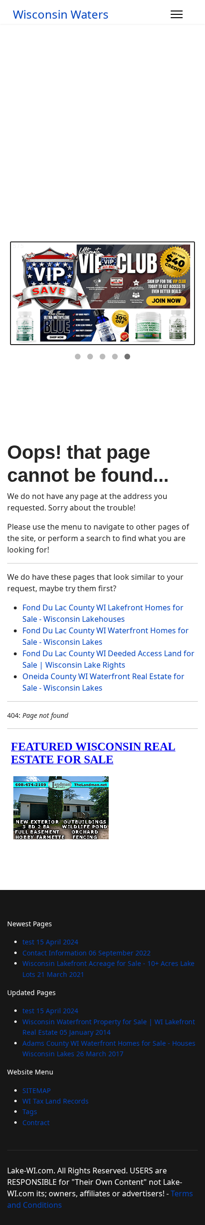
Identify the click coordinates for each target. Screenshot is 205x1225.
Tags (29, 1111)
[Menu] (177, 14)
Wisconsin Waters (61, 14)
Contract (36, 1122)
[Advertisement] (102, 131)
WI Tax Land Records (55, 1101)
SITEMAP (36, 1090)
